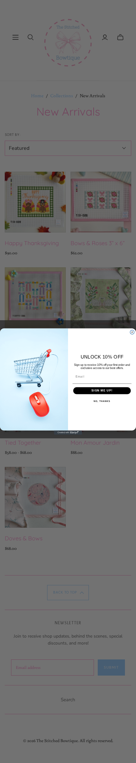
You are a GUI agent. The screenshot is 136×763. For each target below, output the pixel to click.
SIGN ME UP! (102, 390)
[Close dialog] (132, 332)
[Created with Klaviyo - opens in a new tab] (68, 432)
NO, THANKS (102, 401)
